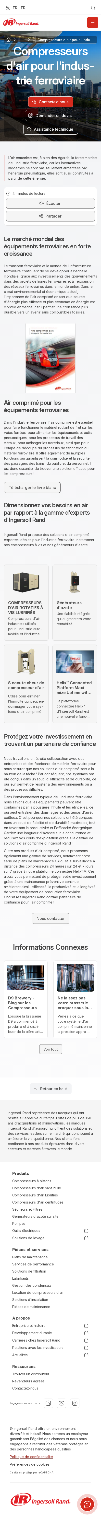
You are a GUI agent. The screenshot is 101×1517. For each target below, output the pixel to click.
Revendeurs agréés (28, 1381)
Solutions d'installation (30, 1299)
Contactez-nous (25, 1388)
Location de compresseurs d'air (38, 1292)
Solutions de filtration (29, 1271)
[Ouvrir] (92, 22)
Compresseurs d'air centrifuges (37, 1202)
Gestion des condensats (31, 1285)
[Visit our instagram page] (74, 1403)
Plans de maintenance (30, 1257)
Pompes (18, 1223)
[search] (93, 7)
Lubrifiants (20, 1278)
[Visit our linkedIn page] (48, 1403)
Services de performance (33, 1264)
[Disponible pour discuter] (87, 1504)
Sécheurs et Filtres (27, 1209)
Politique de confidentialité (31, 1457)
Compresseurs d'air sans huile (36, 1188)
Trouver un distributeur (30, 1374)
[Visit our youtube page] (61, 1403)
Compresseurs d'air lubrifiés (35, 1195)
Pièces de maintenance (31, 1307)
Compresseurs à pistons (31, 1181)
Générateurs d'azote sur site (35, 1216)
